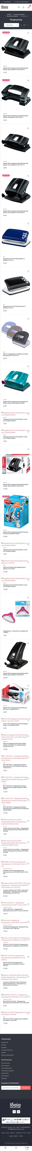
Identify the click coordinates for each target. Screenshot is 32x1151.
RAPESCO (5, 741)
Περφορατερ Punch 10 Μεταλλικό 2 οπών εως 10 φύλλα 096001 (15, 437)
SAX (4, 256)
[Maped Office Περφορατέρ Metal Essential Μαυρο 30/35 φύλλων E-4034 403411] (16, 190)
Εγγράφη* (25, 1087)
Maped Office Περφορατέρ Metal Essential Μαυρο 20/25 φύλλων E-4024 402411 (15, 68)
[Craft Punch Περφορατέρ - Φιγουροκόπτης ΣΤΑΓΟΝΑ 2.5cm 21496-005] (16, 921)
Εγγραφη (3, 1047)
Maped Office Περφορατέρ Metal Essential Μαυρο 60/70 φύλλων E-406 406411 (15, 674)
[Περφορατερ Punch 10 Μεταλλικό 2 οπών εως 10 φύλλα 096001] (16, 431)
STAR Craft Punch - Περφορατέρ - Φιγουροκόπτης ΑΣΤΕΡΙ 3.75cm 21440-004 (15, 910)
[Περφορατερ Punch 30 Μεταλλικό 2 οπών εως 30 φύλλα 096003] (16, 414)
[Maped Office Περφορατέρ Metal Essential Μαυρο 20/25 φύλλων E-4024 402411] (16, 48)
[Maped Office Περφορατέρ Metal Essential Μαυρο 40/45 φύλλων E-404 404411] (16, 464)
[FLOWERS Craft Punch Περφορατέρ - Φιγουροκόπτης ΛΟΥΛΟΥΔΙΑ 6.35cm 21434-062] (16, 864)
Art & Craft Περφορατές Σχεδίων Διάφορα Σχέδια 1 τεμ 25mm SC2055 (15, 724)
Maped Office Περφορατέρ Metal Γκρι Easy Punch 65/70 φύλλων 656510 (15, 532)
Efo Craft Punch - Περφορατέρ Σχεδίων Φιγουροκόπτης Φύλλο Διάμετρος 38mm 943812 (15, 787)
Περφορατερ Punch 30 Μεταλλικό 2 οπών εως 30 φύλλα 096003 (15, 420)
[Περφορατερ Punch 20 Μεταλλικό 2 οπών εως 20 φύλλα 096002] (16, 544)
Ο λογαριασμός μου (6, 1050)
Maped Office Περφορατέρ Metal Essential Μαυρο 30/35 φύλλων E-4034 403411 (15, 211)
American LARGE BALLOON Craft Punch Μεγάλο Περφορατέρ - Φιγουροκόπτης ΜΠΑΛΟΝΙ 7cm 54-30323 (14, 983)
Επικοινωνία (4, 1042)
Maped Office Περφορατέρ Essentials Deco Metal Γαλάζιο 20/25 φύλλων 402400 (15, 402)
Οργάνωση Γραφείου (19, 14)
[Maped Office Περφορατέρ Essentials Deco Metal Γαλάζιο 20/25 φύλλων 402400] (16, 381)
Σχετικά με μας (5, 1063)
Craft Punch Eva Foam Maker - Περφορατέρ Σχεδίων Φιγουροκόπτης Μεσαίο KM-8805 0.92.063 (16, 851)
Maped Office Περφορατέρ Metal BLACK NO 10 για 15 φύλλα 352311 (15, 708)
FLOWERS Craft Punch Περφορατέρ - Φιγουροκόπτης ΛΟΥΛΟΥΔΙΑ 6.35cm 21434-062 (15, 872)
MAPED (5, 66)
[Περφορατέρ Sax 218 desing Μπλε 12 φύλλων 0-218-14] (16, 238)
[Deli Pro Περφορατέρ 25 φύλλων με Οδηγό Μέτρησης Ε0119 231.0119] (16, 333)
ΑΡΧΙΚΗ (9, 14)
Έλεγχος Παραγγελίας (22, 1)
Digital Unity (24, 1143)
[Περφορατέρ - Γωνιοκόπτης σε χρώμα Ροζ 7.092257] (16, 612)
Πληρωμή (4, 1078)
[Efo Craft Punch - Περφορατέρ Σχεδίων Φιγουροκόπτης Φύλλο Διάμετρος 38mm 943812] (16, 779)
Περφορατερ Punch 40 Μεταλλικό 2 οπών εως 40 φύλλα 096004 (15, 585)
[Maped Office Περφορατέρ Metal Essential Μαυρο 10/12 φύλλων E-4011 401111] (16, 143)
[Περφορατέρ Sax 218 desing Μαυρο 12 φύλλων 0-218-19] (16, 286)
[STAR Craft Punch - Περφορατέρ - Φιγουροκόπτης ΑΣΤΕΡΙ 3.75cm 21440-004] (16, 904)
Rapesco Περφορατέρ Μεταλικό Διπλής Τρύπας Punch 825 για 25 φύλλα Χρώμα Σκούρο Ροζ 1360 (14, 745)
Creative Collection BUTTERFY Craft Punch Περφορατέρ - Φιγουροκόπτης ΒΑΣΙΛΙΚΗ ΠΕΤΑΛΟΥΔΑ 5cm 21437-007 (15, 892)
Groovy (5, 826)
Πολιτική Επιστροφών (7, 1070)
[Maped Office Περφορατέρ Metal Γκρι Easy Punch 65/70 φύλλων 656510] (16, 512)
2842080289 (7, 1)
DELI (4, 352)
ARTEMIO (5, 942)
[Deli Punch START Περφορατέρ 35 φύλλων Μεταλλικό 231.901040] (16, 1013)
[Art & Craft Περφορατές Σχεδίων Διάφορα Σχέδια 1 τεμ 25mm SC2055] (16, 720)
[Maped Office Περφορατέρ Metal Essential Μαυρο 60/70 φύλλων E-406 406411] (16, 655)
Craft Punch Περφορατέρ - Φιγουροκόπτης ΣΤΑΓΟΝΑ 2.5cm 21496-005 (15, 927)
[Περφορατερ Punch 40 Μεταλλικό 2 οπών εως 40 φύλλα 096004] (16, 579)
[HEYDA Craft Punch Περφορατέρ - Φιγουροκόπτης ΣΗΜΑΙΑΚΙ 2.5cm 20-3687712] (16, 958)
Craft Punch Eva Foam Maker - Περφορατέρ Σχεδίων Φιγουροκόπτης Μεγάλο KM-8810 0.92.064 (16, 830)
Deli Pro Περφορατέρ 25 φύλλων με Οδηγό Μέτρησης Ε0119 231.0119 (15, 354)
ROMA (4, 417)
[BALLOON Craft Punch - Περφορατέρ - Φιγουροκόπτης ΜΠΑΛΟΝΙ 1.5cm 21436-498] (16, 996)
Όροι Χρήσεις (5, 1076)
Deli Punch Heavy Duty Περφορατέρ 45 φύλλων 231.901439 (14, 568)
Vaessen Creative (7, 868)
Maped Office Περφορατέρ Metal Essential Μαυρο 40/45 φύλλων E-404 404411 (15, 485)
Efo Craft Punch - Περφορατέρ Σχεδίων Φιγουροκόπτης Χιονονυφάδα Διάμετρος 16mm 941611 (15, 766)
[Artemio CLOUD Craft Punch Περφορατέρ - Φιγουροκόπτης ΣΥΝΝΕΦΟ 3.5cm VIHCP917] (16, 939)
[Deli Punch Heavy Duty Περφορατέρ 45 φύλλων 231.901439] (16, 562)
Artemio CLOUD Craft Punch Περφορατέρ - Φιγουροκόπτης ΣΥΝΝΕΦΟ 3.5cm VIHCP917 (16, 945)
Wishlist (3, 1052)
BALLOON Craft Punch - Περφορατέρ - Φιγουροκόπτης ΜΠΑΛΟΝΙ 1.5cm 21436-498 (16, 1002)
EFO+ (4, 762)
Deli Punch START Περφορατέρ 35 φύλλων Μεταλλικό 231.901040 (15, 1019)
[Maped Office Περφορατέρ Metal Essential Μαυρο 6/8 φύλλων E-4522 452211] (16, 95)
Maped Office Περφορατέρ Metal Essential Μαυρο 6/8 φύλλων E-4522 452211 (15, 116)
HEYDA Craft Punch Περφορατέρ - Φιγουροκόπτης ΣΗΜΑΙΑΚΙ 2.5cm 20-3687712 (14, 964)
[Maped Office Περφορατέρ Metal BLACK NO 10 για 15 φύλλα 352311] (16, 693)
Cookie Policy (5, 1073)
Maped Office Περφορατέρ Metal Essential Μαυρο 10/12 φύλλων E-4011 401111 (15, 164)
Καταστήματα (5, 1065)
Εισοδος (3, 1045)
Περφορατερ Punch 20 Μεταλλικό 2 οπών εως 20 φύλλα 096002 (15, 550)
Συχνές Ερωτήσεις (6, 1068)
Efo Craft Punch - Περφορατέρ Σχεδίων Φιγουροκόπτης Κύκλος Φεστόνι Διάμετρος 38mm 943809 (16, 808)
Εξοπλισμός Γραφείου (12, 16)
